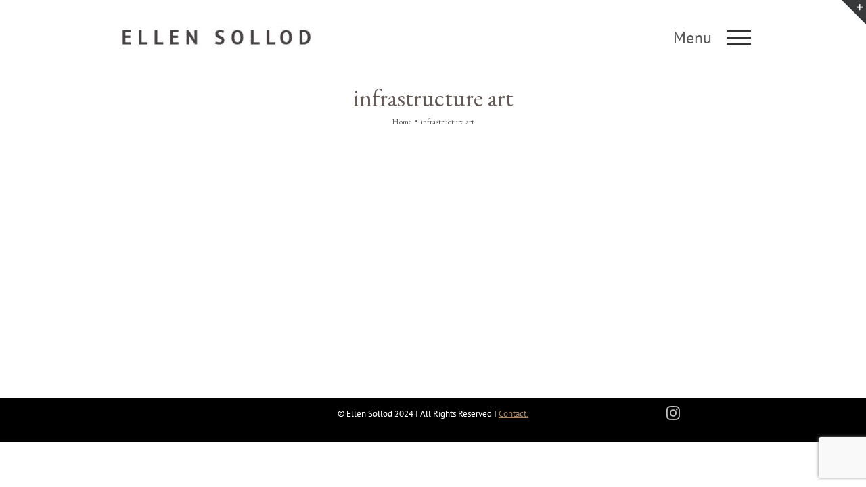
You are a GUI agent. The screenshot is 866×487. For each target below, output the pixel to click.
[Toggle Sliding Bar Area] (854, 12)
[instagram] (673, 413)
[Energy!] (216, 177)
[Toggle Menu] (739, 37)
